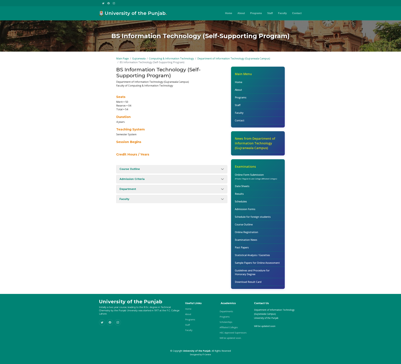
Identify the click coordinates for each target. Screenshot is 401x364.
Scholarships (226, 322)
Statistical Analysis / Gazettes (252, 255)
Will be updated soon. (230, 338)
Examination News (246, 240)
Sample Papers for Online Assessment (257, 263)
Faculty (282, 13)
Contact (297, 13)
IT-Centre (206, 354)
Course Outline (130, 169)
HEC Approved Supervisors (233, 333)
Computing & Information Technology (171, 58)
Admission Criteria (132, 179)
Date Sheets (242, 186)
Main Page (122, 58)
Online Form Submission (256, 176)
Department (128, 189)
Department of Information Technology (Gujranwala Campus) (233, 58)
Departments (226, 311)
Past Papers (242, 247)
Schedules (241, 201)
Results (239, 194)
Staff (270, 13)
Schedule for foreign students (253, 217)
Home (228, 13)
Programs (256, 13)
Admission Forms (245, 209)
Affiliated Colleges (229, 327)
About (241, 13)
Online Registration (246, 232)
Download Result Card (248, 282)
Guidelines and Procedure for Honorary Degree (252, 272)
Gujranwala (139, 58)
